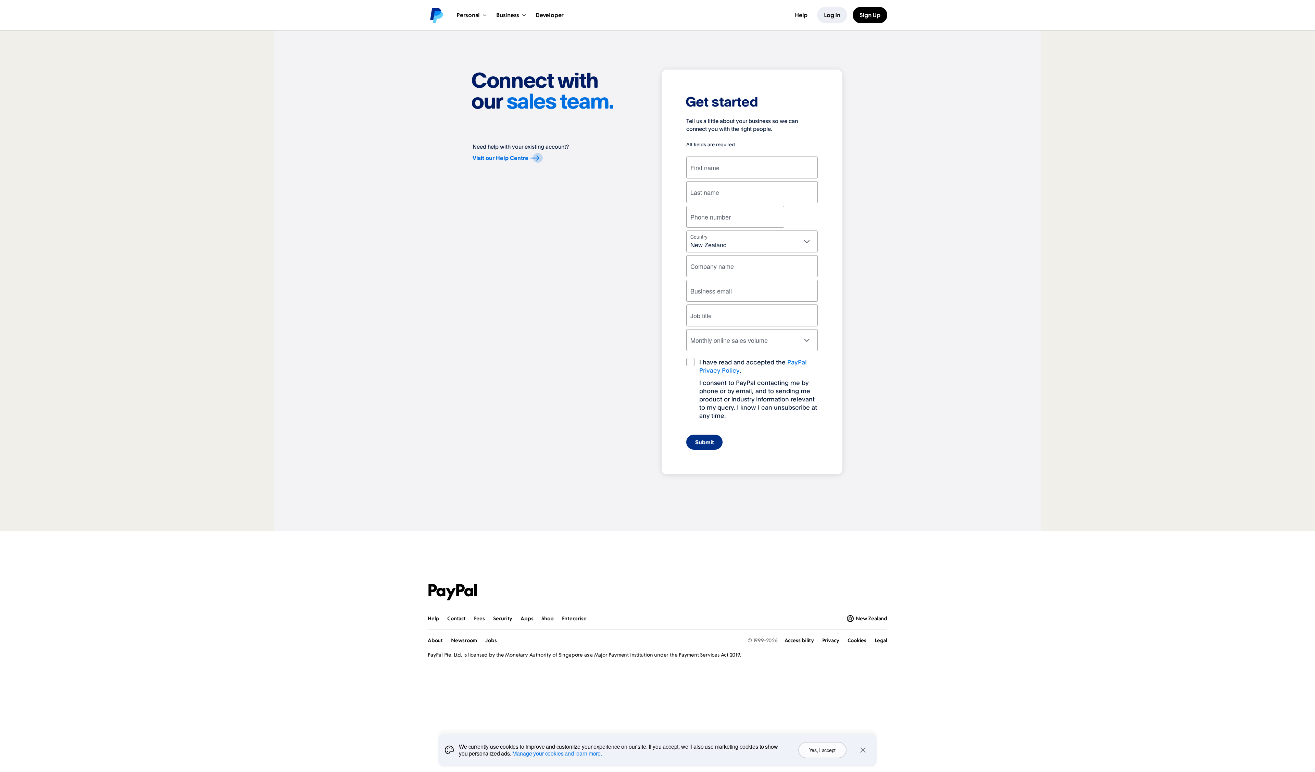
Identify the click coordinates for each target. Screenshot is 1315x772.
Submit (704, 442)
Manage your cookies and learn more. (557, 753)
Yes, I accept (822, 750)
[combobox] (752, 241)
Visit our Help (500, 157)
